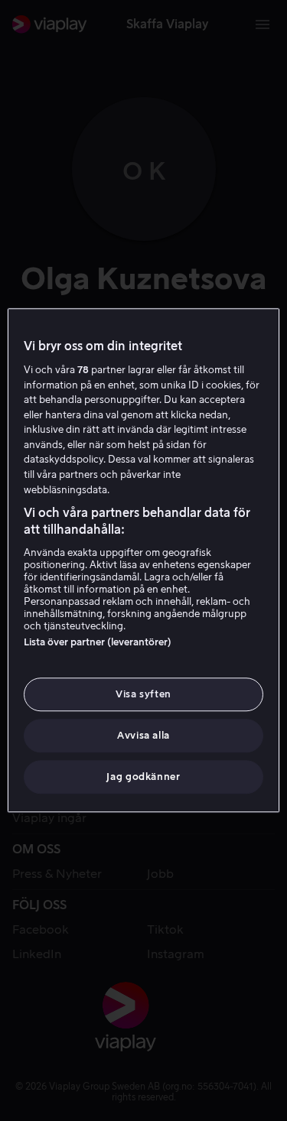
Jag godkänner (143, 777)
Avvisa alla (143, 735)
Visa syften (143, 694)
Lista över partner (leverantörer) (97, 642)
